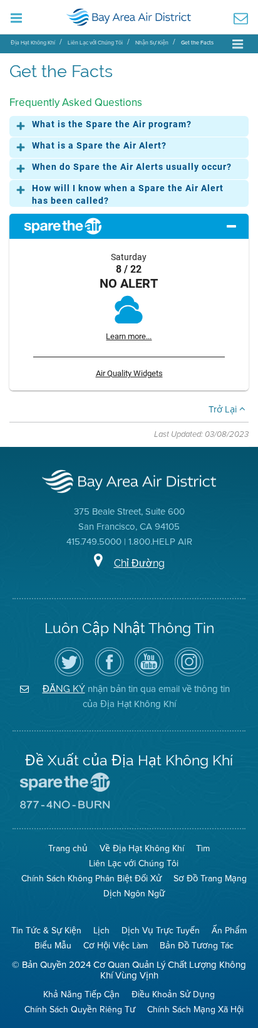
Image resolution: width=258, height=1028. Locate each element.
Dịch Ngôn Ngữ (134, 893)
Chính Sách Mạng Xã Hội (195, 1009)
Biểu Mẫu (52, 945)
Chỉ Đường (139, 563)
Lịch (101, 930)
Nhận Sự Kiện (151, 42)
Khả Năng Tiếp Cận (81, 994)
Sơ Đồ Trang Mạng (210, 878)
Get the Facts (197, 42)
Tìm (203, 848)
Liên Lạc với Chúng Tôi (95, 42)
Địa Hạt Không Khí (33, 42)
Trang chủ (68, 848)
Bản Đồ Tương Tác (197, 945)
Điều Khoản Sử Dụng (173, 994)
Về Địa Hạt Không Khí (142, 848)
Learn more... (129, 336)
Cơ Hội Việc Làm (115, 945)
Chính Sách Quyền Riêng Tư (79, 1009)
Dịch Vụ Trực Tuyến (160, 930)
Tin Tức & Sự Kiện (46, 930)
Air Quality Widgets (129, 373)
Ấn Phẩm (229, 930)
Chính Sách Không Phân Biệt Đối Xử (91, 878)
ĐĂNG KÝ (64, 688)
